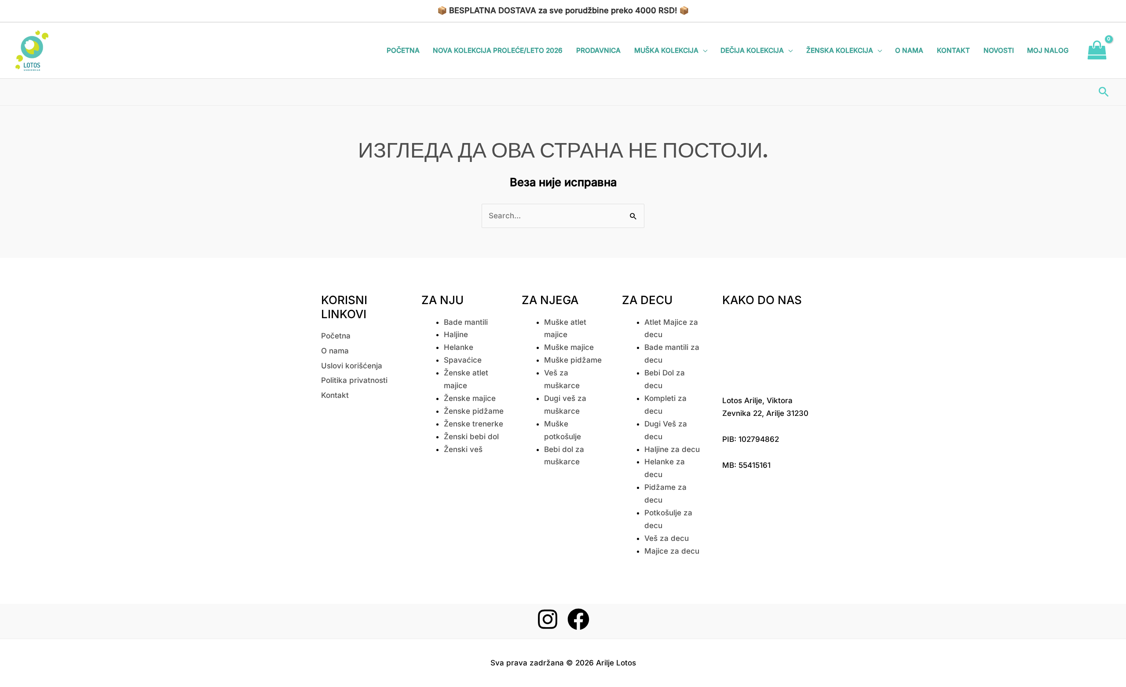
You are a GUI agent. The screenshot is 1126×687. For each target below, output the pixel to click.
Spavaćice (463, 360)
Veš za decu (666, 538)
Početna (403, 50)
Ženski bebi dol (471, 436)
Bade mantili (466, 322)
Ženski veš (463, 449)
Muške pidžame (573, 360)
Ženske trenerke (473, 423)
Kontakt (953, 50)
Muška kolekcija (666, 50)
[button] (1104, 92)
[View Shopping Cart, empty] (1097, 50)
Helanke (458, 347)
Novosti (998, 50)
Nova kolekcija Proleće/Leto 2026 (498, 50)
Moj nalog (1047, 50)
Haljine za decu (672, 449)
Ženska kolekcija (839, 50)
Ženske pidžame (474, 411)
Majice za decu (671, 551)
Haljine (456, 334)
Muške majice (569, 347)
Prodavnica (598, 50)
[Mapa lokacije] (765, 349)
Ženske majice (470, 398)
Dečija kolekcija (752, 50)
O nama (909, 50)
